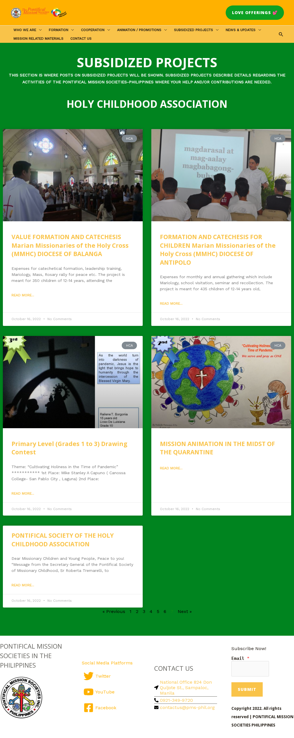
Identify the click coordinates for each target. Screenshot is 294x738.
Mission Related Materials (38, 38)
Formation (58, 30)
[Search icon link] (281, 34)
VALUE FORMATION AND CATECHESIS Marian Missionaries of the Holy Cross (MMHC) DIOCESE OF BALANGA (70, 245)
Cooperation (93, 30)
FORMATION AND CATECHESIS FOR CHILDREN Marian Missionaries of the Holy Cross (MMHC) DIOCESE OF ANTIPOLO (218, 249)
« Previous (113, 611)
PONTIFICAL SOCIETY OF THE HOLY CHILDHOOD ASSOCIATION (62, 539)
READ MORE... (22, 295)
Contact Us (81, 38)
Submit (247, 689)
